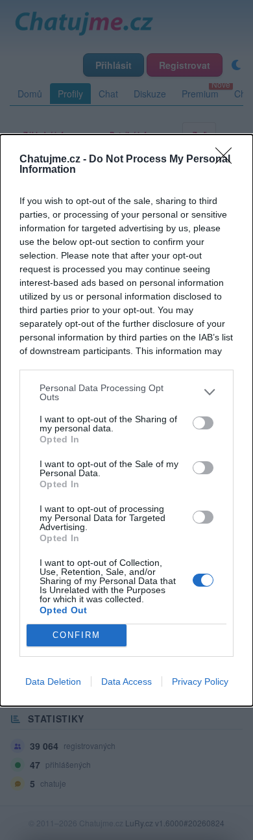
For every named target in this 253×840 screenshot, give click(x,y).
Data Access (126, 681)
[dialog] (126, 420)
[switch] (203, 422)
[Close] (227, 159)
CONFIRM (77, 635)
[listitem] (126, 392)
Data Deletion (53, 681)
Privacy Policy (200, 681)
